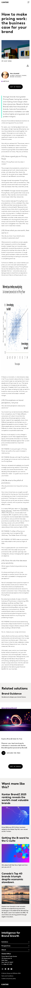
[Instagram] (2, 969)
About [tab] (3, 950)
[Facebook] (5, 969)
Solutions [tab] (4, 942)
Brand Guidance (12, 694)
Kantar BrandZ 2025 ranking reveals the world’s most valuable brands (15, 799)
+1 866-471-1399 (7, 964)
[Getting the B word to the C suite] (15, 853)
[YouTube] (8, 969)
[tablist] (15, 957)
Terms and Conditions (7, 976)
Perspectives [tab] (5, 946)
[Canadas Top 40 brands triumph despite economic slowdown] (15, 895)
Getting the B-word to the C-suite (15, 839)
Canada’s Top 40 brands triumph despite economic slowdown (12, 878)
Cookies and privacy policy (8, 978)
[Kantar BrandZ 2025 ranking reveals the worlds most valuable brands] (15, 815)
